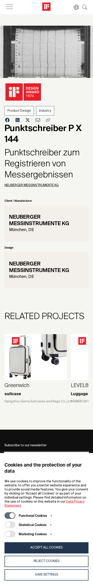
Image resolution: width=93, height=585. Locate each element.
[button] (74, 7)
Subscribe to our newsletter (26, 445)
